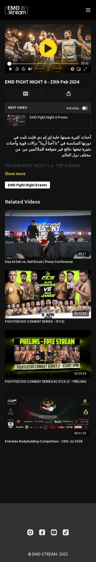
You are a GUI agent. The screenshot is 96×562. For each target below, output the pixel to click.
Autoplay (72, 108)
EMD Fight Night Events (27, 185)
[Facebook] (42, 532)
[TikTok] (66, 532)
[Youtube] (54, 532)
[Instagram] (30, 532)
